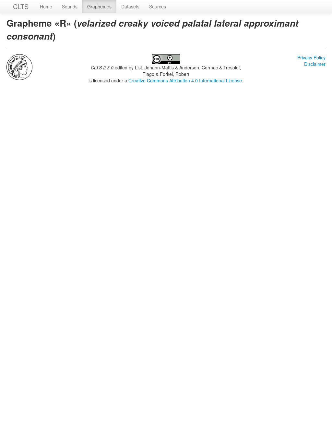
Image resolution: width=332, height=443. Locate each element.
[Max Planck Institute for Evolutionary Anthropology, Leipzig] (19, 66)
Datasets (130, 6)
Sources (157, 6)
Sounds (69, 6)
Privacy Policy (311, 57)
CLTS (21, 6)
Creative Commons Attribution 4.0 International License (185, 80)
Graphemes (99, 6)
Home (46, 6)
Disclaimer (315, 64)
